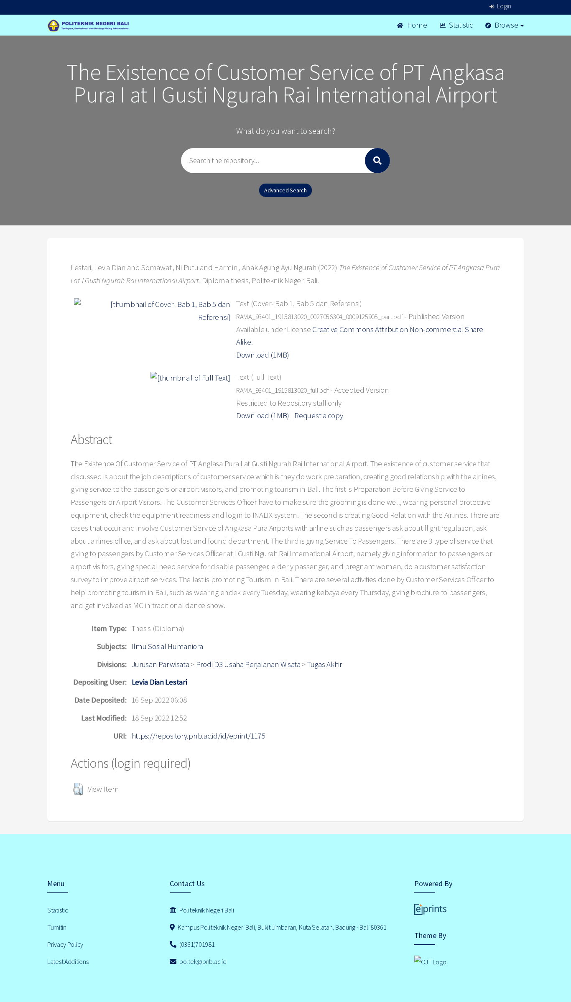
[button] (78, 789)
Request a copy (318, 415)
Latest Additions (68, 961)
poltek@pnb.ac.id (202, 961)
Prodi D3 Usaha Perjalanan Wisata (248, 664)
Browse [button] (506, 25)
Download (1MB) (262, 355)
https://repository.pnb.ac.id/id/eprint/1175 (198, 736)
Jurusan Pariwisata (160, 664)
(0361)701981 (196, 944)
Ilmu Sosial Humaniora (167, 646)
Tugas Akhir (324, 664)
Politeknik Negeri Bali (206, 910)
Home (416, 25)
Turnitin (56, 927)
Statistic (459, 25)
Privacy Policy (65, 944)
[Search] (377, 160)
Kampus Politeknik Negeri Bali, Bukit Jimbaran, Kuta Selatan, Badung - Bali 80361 (281, 927)
